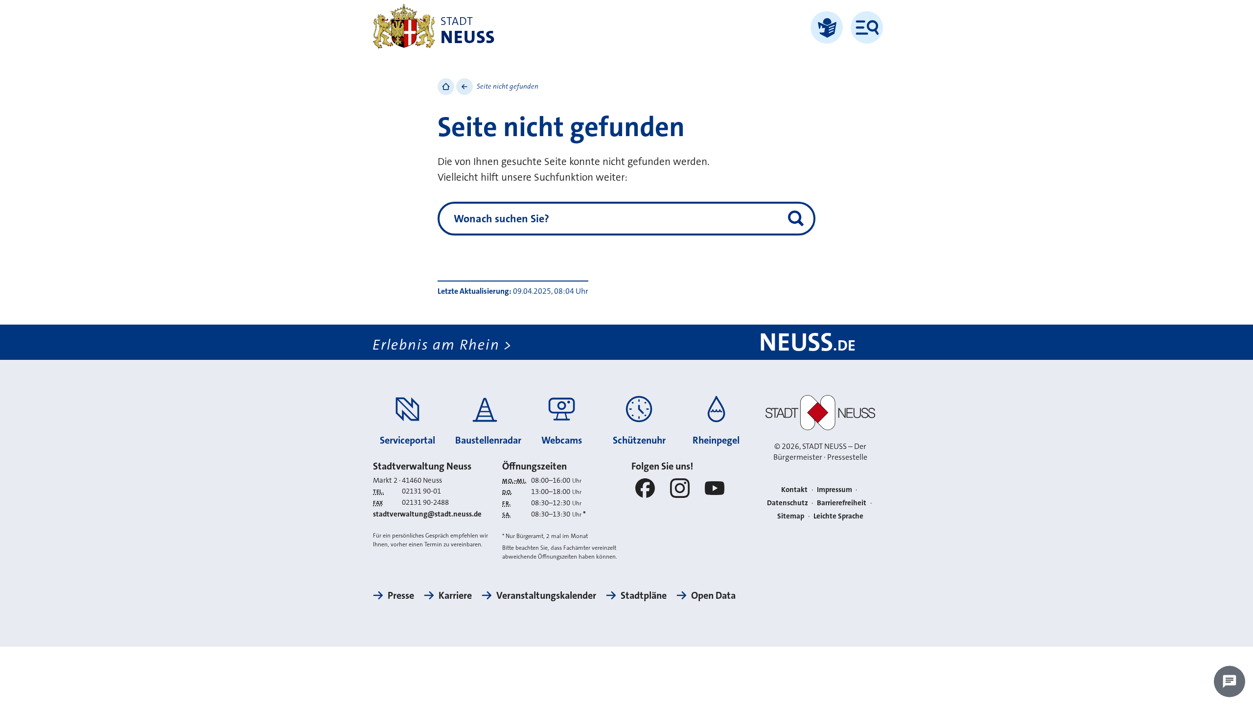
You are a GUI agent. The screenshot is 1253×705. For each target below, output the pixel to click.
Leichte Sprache (838, 516)
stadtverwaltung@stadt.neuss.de (427, 514)
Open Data (713, 595)
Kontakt (794, 489)
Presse (401, 595)
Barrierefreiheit (841, 503)
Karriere (455, 595)
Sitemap (790, 516)
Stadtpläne (644, 595)
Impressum (834, 489)
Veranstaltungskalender (546, 595)
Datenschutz (787, 503)
